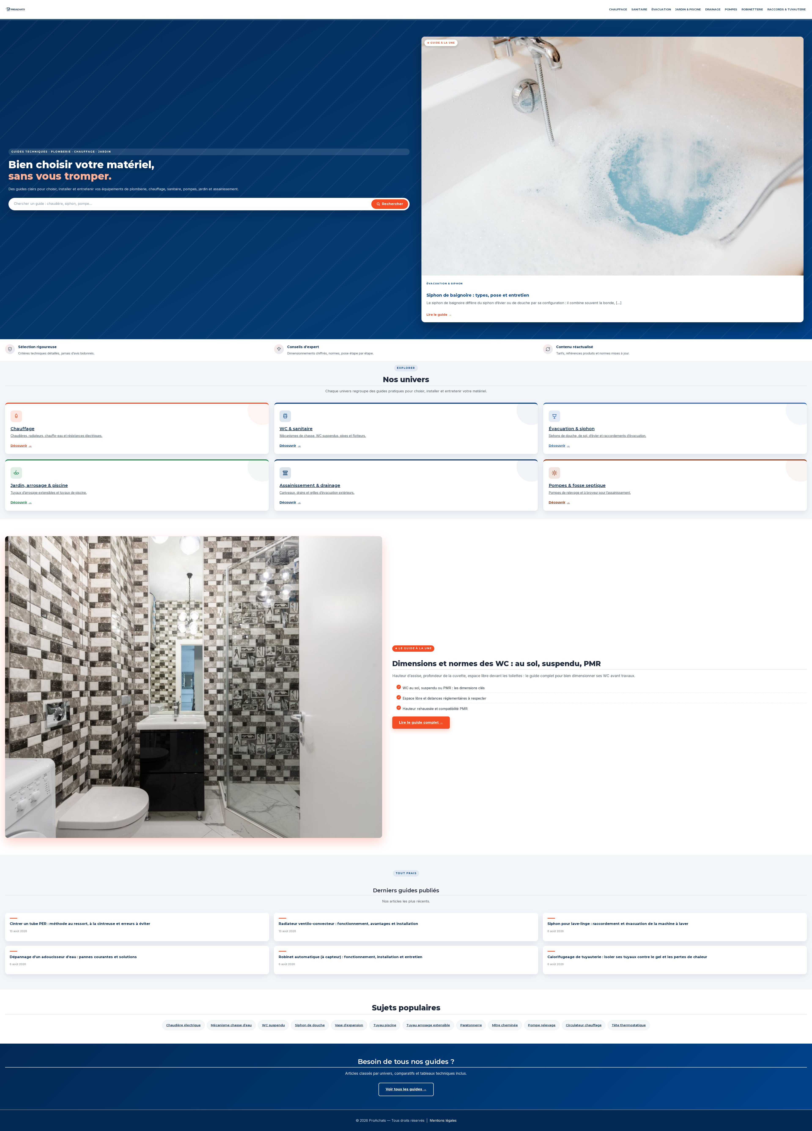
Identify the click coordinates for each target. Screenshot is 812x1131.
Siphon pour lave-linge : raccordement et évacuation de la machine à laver (617, 924)
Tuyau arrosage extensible (428, 1025)
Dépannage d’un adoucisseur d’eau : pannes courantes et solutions (73, 957)
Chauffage (618, 9)
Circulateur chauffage (584, 1025)
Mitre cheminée (505, 1025)
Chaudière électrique (183, 1025)
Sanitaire (639, 9)
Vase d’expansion (349, 1025)
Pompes (731, 9)
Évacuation (661, 9)
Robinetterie (752, 9)
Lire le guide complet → (421, 722)
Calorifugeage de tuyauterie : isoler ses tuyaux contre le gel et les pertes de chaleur (627, 957)
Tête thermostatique (629, 1025)
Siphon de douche (310, 1025)
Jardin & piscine (688, 9)
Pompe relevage (542, 1025)
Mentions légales (443, 1120)
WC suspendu (273, 1025)
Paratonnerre (471, 1025)
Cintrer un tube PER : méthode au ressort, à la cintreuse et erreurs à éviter (80, 924)
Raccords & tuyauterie (786, 9)
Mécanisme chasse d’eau (231, 1025)
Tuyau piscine (384, 1025)
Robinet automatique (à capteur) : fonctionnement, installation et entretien (350, 957)
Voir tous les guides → (406, 1089)
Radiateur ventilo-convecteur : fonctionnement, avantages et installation (348, 924)
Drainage (712, 9)
